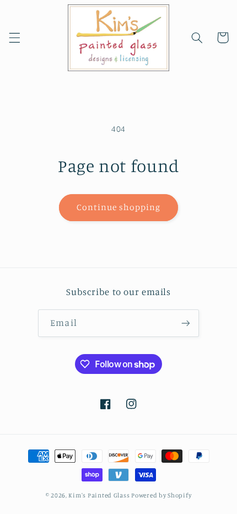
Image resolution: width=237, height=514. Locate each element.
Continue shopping (119, 207)
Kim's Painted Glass (99, 495)
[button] (14, 37)
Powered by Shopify (161, 495)
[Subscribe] (185, 322)
